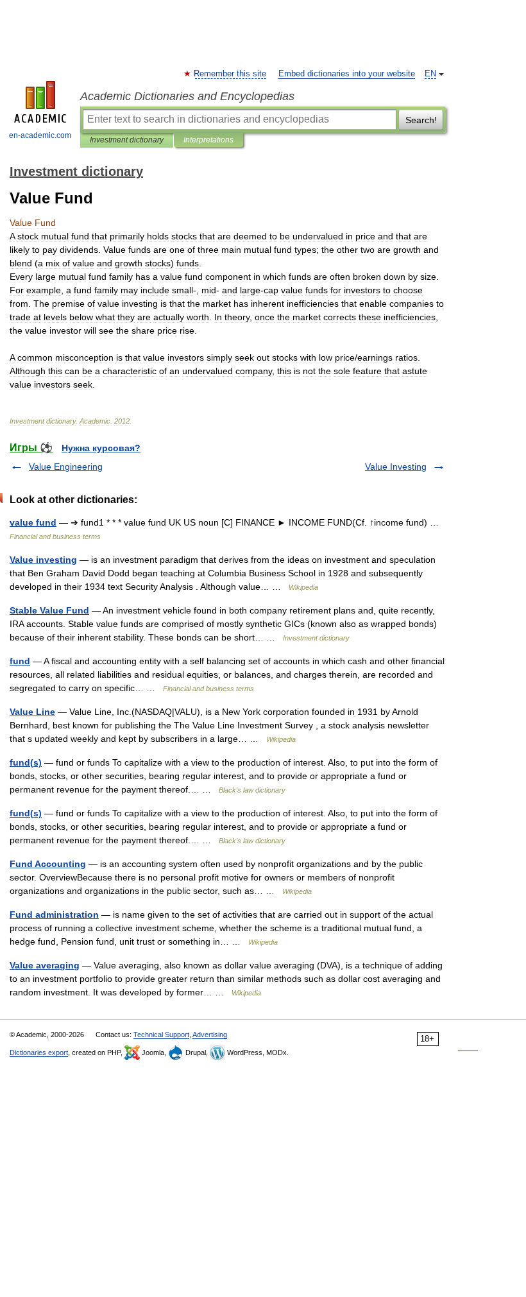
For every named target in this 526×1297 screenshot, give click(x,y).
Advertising (209, 1034)
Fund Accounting (48, 864)
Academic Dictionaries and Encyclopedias (187, 96)
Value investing (43, 559)
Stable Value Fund (49, 610)
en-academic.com (40, 135)
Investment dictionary (127, 139)
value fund (33, 522)
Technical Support (161, 1034)
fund (20, 661)
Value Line (32, 712)
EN (430, 73)
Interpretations (208, 139)
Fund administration (54, 914)
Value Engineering (66, 466)
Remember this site (230, 73)
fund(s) (26, 762)
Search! (421, 120)
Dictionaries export (39, 1052)
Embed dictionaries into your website (346, 73)
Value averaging (45, 965)
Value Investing (396, 466)
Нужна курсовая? (101, 448)
